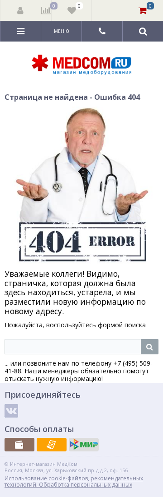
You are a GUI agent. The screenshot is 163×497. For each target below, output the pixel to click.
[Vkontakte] (11, 411)
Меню (61, 31)
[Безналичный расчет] (52, 444)
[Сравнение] (46, 10)
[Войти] (20, 10)
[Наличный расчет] (19, 444)
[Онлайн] (84, 444)
